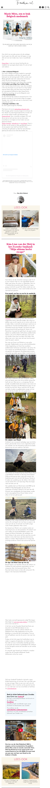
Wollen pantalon (6, 123)
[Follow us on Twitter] (46, 7)
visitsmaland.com (11, 688)
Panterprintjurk (6, 116)
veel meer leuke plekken (20, 622)
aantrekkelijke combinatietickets (17, 709)
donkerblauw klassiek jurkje (22, 109)
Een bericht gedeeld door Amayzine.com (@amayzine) (17, 175)
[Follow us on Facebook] (40, 7)
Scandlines (10, 702)
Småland (7, 318)
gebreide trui (15, 123)
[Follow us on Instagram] (43, 7)
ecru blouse (24, 123)
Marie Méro (5, 63)
